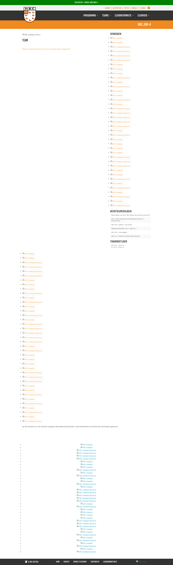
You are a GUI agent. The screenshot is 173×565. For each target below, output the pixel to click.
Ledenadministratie (110, 562)
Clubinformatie (123, 15)
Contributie (95, 562)
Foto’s (126, 8)
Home (58, 562)
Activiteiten (117, 8)
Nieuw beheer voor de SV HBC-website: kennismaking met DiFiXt (130, 215)
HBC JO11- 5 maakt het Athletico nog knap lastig (125, 236)
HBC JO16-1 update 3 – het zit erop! (121, 224)
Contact (135, 8)
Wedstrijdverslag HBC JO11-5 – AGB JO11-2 (123, 228)
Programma (89, 15)
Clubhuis (142, 15)
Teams (105, 15)
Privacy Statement (80, 562)
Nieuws (107, 8)
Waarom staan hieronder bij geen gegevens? (46, 49)
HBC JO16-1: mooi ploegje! (119, 232)
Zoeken (142, 8)
